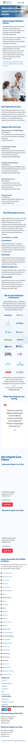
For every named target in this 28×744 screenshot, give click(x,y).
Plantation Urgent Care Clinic (13, 510)
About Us (4, 681)
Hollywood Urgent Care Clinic (13, 464)
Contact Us (5, 689)
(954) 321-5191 (6, 496)
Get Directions (6, 500)
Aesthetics (5, 704)
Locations (4, 686)
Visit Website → (6, 132)
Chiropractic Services (8, 702)
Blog (3, 691)
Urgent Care (5, 699)
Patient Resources (7, 683)
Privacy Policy (6, 694)
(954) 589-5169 (6, 542)
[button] (20, 2)
